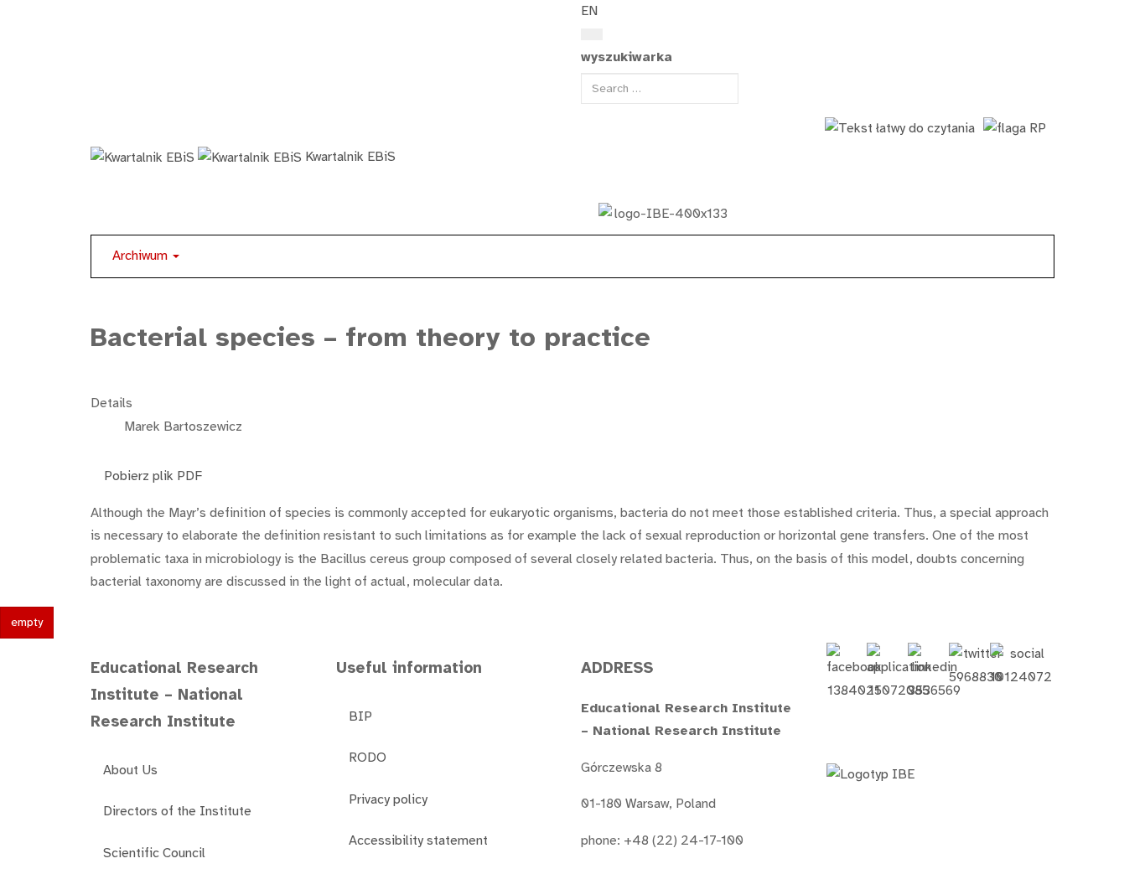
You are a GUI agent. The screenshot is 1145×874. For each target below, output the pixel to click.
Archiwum (141, 255)
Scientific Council (154, 853)
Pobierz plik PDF (149, 476)
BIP (360, 716)
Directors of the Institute (177, 811)
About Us (130, 770)
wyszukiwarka (626, 57)
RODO (367, 757)
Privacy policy (388, 799)
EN (589, 11)
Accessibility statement (418, 840)
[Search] (592, 34)
